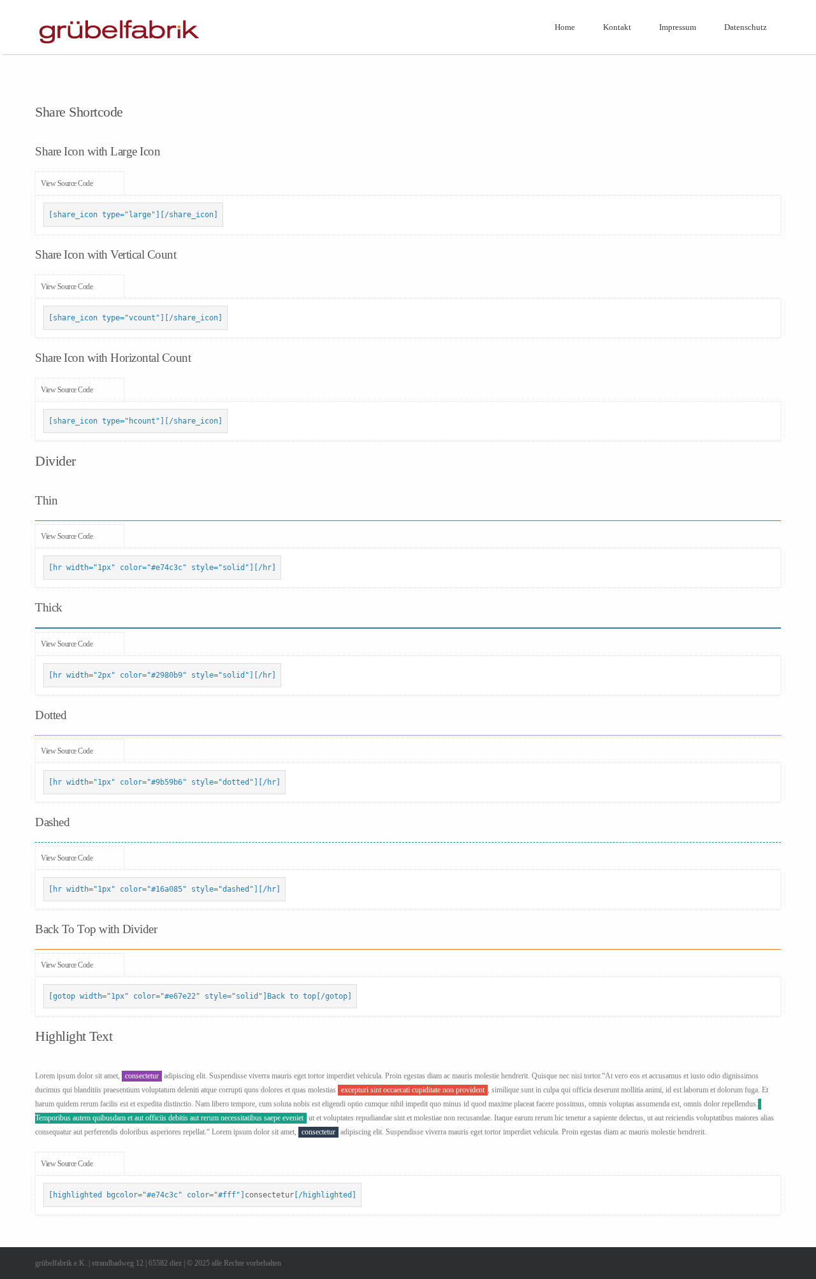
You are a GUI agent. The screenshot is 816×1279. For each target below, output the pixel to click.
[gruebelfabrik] (118, 45)
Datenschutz (745, 27)
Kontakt (617, 27)
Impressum (677, 27)
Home (565, 27)
